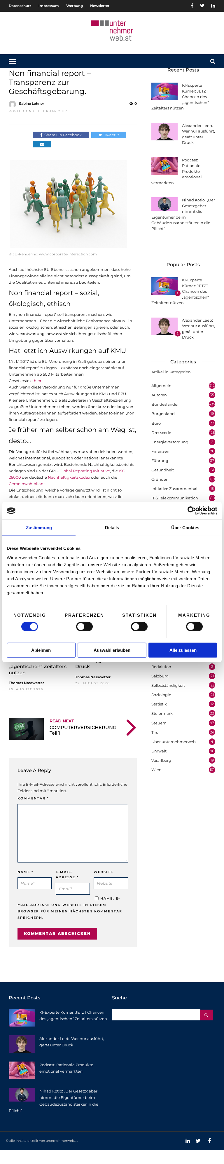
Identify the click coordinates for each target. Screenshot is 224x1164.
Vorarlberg (161, 760)
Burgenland (163, 413)
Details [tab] (112, 527)
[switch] (84, 626)
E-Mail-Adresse (67, 874)
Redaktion (161, 666)
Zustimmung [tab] (39, 527)
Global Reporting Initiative (85, 470)
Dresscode (161, 432)
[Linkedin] (213, 6)
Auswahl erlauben (112, 649)
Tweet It (111, 135)
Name (26, 872)
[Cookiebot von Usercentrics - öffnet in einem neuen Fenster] (191, 510)
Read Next (62, 721)
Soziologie (161, 694)
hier (37, 380)
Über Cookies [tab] (185, 527)
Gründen (160, 479)
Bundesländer (165, 404)
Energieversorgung (169, 442)
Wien (156, 769)
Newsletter (99, 6)
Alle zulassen (183, 649)
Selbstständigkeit (168, 685)
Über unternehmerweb (173, 741)
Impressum (48, 6)
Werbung (74, 6)
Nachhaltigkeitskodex (69, 477)
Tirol (155, 732)
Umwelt (159, 751)
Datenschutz (20, 6)
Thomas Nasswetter (26, 683)
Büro (156, 423)
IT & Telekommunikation (174, 498)
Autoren (159, 395)
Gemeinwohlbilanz (27, 483)
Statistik (159, 704)
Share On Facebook (63, 135)
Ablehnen (41, 649)
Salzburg (160, 676)
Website (103, 872)
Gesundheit (162, 470)
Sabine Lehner (31, 103)
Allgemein (161, 385)
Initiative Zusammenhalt (175, 488)
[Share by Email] (42, 144)
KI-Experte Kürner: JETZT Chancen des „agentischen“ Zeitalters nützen (39, 663)
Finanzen (160, 451)
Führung (159, 460)
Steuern (159, 723)
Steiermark (162, 713)
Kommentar (33, 798)
